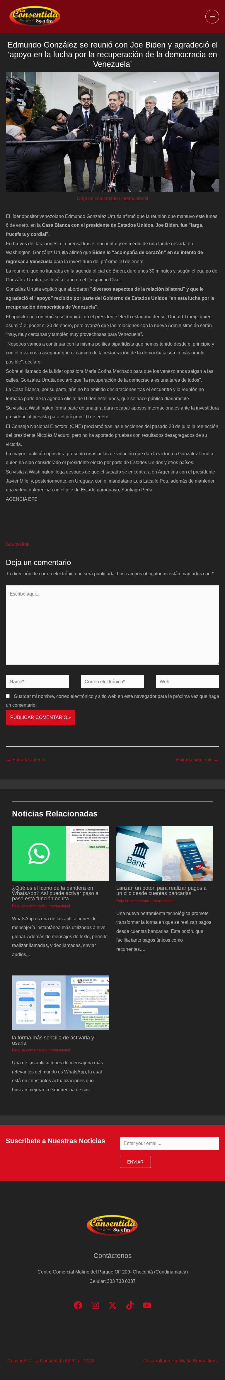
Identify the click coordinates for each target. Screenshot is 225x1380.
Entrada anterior (26, 759)
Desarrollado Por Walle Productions (180, 1360)
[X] (112, 1305)
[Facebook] (78, 1305)
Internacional (134, 198)
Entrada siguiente (197, 759)
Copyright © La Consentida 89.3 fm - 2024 (51, 1360)
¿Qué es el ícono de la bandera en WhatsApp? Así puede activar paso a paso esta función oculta (55, 893)
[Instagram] (95, 1305)
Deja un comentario (97, 198)
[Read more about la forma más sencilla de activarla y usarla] (60, 1002)
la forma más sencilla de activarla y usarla (53, 1040)
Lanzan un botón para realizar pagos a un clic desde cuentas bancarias (161, 890)
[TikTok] (130, 1305)
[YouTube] (147, 1305)
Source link (17, 544)
